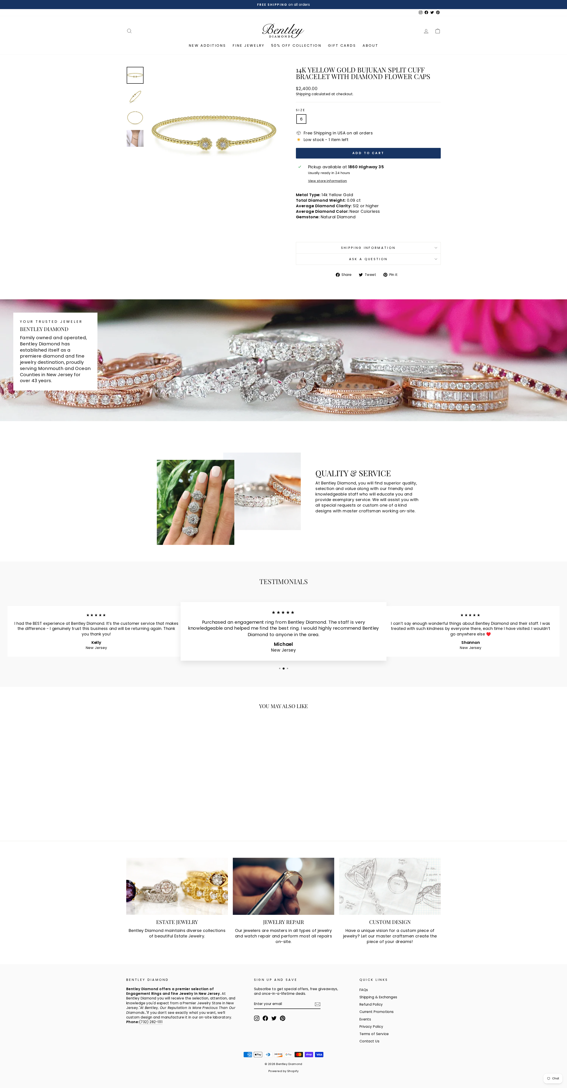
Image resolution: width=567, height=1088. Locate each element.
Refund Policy (371, 1004)
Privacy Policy (371, 1026)
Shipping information (368, 248)
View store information (327, 181)
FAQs (363, 989)
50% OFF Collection (296, 45)
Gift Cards (342, 45)
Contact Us (369, 1041)
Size (300, 110)
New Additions (207, 45)
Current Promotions (376, 1011)
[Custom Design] (390, 886)
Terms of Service (374, 1034)
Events (365, 1019)
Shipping (303, 94)
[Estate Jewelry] (177, 886)
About (370, 45)
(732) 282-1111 (151, 1022)
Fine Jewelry (248, 45)
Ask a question (368, 259)
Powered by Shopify (283, 1071)
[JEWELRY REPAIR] (283, 886)
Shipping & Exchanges (378, 997)
